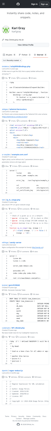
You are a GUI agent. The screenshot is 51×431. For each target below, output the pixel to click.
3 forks (13, 78)
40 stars (33, 121)
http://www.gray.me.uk (14, 40)
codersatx (6, 328)
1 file (6, 78)
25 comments (24, 294)
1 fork (13, 337)
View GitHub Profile (25, 45)
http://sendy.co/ (37, 247)
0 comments (23, 78)
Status (28, 416)
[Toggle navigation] (3, 4)
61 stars (35, 251)
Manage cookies (29, 418)
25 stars (33, 78)
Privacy (13, 416)
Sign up (44, 4)
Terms (7, 416)
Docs (44, 416)
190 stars (35, 209)
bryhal (4, 285)
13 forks (14, 166)
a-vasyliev (6, 154)
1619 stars (37, 377)
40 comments (24, 209)
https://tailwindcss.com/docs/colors (14, 117)
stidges (5, 109)
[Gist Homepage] (18, 4)
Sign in (34, 4)
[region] (25, 92)
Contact (19, 418)
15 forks (13, 251)
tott (3, 200)
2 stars (32, 337)
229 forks (14, 377)
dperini (5, 370)
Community (37, 416)
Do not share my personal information (25, 421)
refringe (5, 242)
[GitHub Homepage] (18, 424)
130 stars (35, 294)
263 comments (25, 377)
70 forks (14, 294)
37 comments (24, 251)
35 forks (14, 209)
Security (21, 416)
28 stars (35, 166)
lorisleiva (5, 66)
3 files (6, 166)
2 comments (23, 121)
